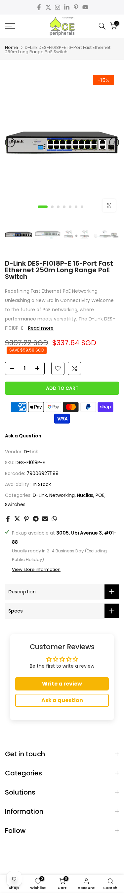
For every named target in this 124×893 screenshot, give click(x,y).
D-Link (31, 451)
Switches (15, 504)
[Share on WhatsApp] (54, 519)
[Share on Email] (45, 519)
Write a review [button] (62, 684)
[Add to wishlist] (57, 368)
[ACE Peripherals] (62, 26)
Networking (62, 495)
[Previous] (10, 142)
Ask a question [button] (62, 700)
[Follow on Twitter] (48, 7)
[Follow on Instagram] (58, 7)
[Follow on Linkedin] (67, 7)
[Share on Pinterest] (26, 519)
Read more (41, 328)
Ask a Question (23, 435)
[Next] (114, 142)
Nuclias (85, 495)
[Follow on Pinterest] (76, 7)
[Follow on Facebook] (39, 7)
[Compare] (74, 368)
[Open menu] (17, 26)
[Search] (102, 26)
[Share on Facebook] (8, 519)
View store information (36, 570)
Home (11, 47)
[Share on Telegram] (36, 519)
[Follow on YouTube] (85, 7)
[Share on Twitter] (17, 519)
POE (100, 495)
